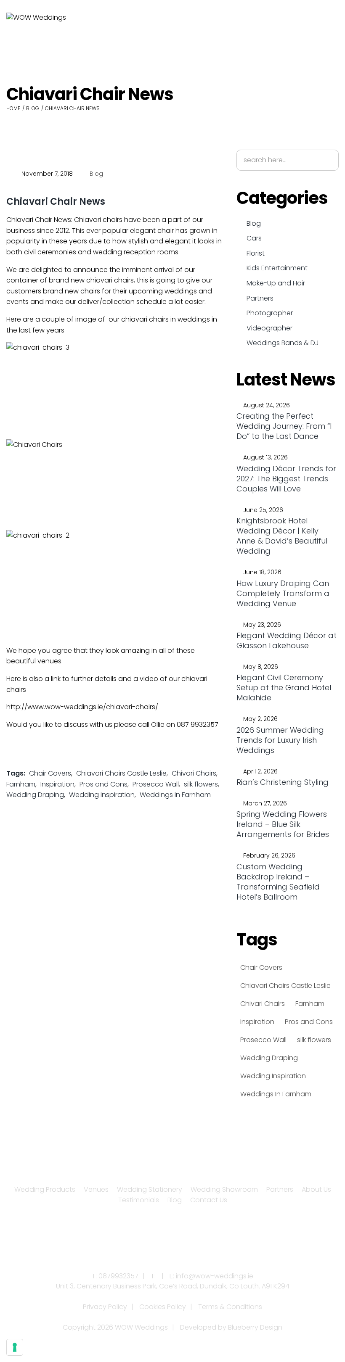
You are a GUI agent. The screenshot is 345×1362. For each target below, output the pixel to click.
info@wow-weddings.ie (214, 1276)
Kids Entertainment (277, 268)
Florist (256, 253)
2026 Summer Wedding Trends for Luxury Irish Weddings (280, 740)
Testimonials (138, 1200)
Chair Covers (50, 773)
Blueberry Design (255, 1327)
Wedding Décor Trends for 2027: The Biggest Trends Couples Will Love (286, 478)
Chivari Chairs (194, 773)
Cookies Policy (162, 1307)
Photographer (270, 313)
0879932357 (118, 1276)
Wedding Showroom (224, 1189)
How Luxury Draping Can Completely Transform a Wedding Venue (282, 593)
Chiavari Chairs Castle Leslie (121, 773)
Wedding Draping (35, 795)
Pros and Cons (103, 784)
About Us (316, 1189)
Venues (96, 1189)
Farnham (20, 784)
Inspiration (57, 784)
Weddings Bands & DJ (283, 343)
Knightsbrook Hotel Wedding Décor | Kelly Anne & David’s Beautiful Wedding (281, 535)
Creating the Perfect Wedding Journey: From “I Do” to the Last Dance (284, 426)
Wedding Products (44, 1189)
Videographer (269, 328)
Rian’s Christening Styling (282, 782)
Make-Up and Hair (276, 283)
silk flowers (201, 784)
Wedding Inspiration (102, 795)
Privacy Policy (105, 1307)
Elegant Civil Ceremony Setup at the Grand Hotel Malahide (283, 687)
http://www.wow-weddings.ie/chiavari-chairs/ (82, 707)
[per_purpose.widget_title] (15, 1347)
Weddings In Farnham (175, 795)
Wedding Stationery (149, 1189)
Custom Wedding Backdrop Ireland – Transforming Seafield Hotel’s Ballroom (278, 881)
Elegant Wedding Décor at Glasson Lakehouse (286, 640)
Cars (254, 238)
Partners (260, 298)
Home (13, 108)
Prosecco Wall (156, 784)
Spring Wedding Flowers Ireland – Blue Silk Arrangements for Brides (282, 824)
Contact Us (208, 1200)
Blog (32, 108)
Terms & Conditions (230, 1307)
